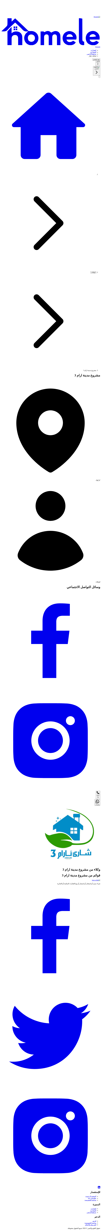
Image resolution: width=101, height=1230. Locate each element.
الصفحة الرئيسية (91, 1196)
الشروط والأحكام (90, 1225)
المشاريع (93, 52)
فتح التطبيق (96, 59)
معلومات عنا (92, 1198)
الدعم (94, 1221)
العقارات (93, 50)
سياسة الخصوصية (90, 1200)
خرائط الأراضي (91, 54)
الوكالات (93, 272)
